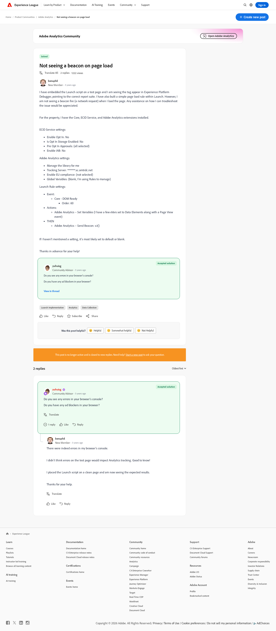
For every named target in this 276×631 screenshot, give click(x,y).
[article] (109, 407)
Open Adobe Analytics (221, 36)
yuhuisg (56, 265)
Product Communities (25, 17)
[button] (252, 17)
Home (8, 17)
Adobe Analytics (45, 17)
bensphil (53, 80)
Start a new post (134, 354)
